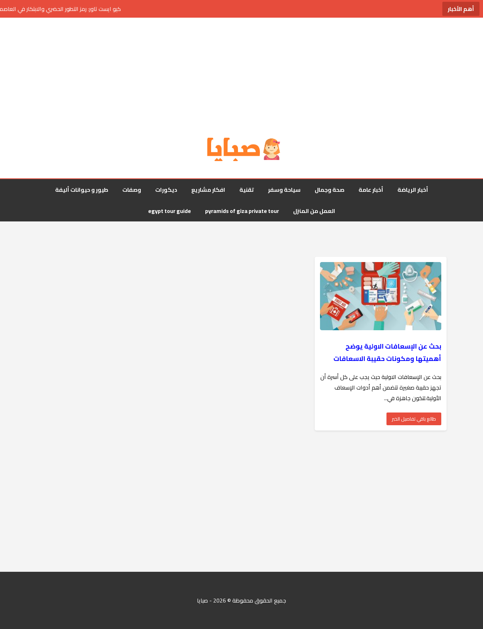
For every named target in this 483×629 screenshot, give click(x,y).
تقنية (246, 189)
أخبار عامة (371, 189)
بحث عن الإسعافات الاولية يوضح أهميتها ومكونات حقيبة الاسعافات (387, 352)
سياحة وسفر (284, 189)
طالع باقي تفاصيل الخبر (414, 418)
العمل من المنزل (314, 211)
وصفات (131, 189)
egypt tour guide (169, 211)
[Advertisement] (241, 77)
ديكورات (166, 189)
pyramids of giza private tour (242, 211)
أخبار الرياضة (412, 189)
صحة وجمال (329, 189)
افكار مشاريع (208, 189)
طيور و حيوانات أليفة (81, 189)
